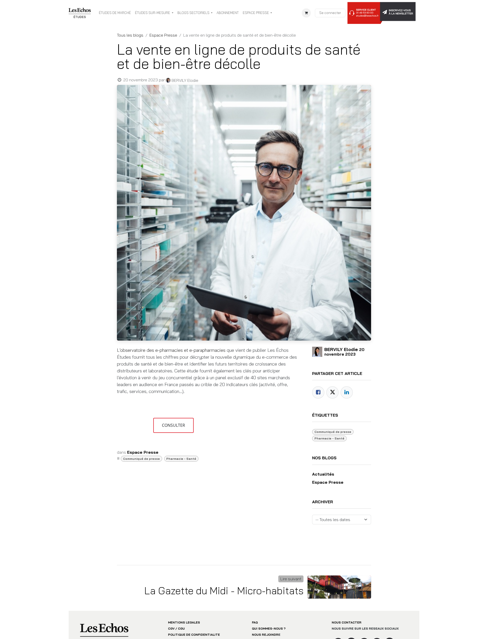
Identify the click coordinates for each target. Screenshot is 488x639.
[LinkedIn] (347, 392)
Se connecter (330, 13)
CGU (181, 628)
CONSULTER (173, 425)
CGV (171, 628)
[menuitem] (115, 13)
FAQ (255, 622)
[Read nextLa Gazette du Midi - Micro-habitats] (339, 587)
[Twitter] (332, 392)
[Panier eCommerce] (306, 13)
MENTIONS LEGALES (184, 622)
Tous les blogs (130, 35)
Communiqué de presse (141, 459)
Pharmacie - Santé (181, 459)
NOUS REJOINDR (265, 634)
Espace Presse (163, 35)
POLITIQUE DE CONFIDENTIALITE (194, 634)
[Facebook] (318, 392)
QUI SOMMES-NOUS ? (269, 628)
